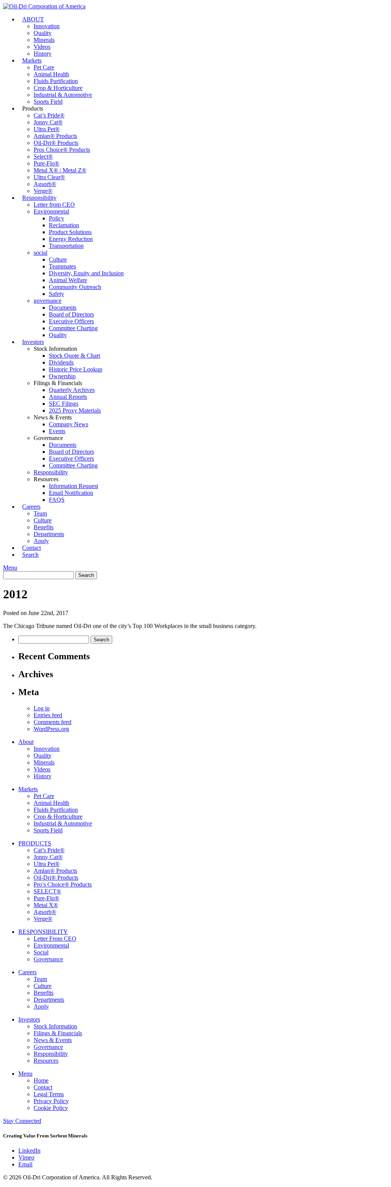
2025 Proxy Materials (75, 410)
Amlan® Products (55, 136)
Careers (31, 506)
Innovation (47, 26)
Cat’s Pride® (49, 115)
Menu (10, 567)
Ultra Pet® (47, 129)
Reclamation (64, 225)
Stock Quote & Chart (74, 355)
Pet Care (44, 67)
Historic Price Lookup (75, 369)
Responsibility (39, 197)
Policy (56, 218)
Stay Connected (22, 1121)
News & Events (53, 1040)
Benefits (43, 527)
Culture (58, 259)
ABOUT (33, 19)
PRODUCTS (34, 843)
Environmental (51, 211)
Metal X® (46, 905)
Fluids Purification (56, 81)
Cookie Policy (51, 1108)
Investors (33, 342)
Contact (43, 1087)
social (40, 252)
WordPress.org (51, 729)
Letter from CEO (54, 204)
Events (57, 431)
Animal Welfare (68, 280)
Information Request (73, 486)
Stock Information (55, 1026)
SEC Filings (63, 403)
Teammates (62, 266)
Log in (42, 708)
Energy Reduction (71, 239)
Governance (48, 959)
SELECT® (47, 891)
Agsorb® (45, 184)
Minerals (44, 40)
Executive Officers (71, 321)
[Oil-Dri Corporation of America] (44, 6)
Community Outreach (75, 287)
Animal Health (51, 74)
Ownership (62, 376)
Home (41, 1080)
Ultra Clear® (49, 177)
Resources (46, 1060)
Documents (62, 307)
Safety (56, 294)
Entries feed (48, 715)
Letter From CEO (55, 938)
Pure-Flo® (46, 163)
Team (40, 513)
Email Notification (71, 493)
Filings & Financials (58, 1033)
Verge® (43, 919)
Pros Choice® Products (62, 149)
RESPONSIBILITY (43, 931)
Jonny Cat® (48, 122)
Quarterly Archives (72, 390)
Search (30, 554)
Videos (42, 46)
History (43, 776)
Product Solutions (70, 232)
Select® (43, 156)
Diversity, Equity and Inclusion (86, 273)
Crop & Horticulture (58, 88)
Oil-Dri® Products (56, 143)
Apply (41, 1006)
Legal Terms (49, 1094)
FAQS (57, 499)
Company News (68, 424)
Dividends (61, 362)
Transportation (66, 246)
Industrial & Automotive (63, 95)
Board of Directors (71, 314)
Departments (49, 534)
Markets (32, 60)
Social (41, 952)
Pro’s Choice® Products (63, 884)
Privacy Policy (51, 1101)
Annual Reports (68, 397)
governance (47, 300)
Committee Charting (73, 328)
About (26, 742)
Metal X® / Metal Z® (60, 170)
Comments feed (52, 722)
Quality (43, 33)
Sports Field (48, 101)
